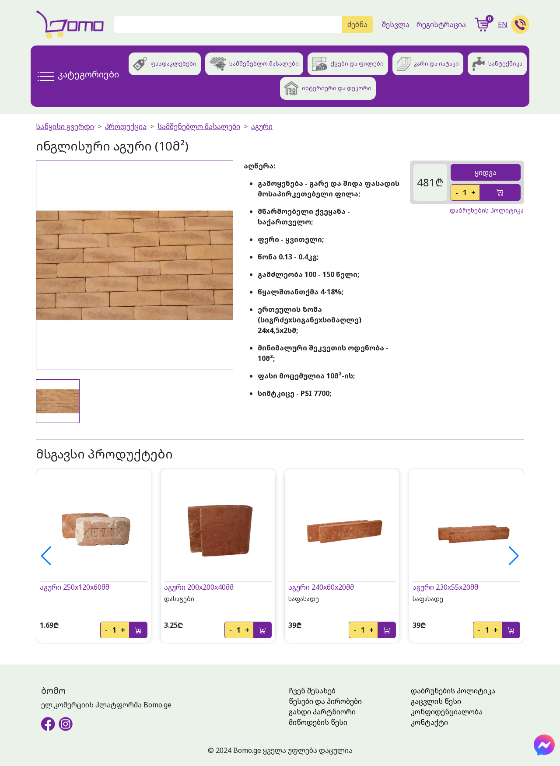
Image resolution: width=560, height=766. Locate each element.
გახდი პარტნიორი (322, 712)
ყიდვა (486, 172)
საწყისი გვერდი (65, 126)
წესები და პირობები (325, 701)
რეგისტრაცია (441, 24)
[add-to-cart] (500, 192)
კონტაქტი (429, 722)
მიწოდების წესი (318, 722)
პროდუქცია (126, 126)
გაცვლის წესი (436, 701)
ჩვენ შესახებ (312, 691)
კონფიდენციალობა (447, 712)
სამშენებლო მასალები (199, 126)
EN (503, 24)
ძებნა (357, 24)
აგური (262, 126)
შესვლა (396, 24)
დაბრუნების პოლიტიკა (453, 691)
